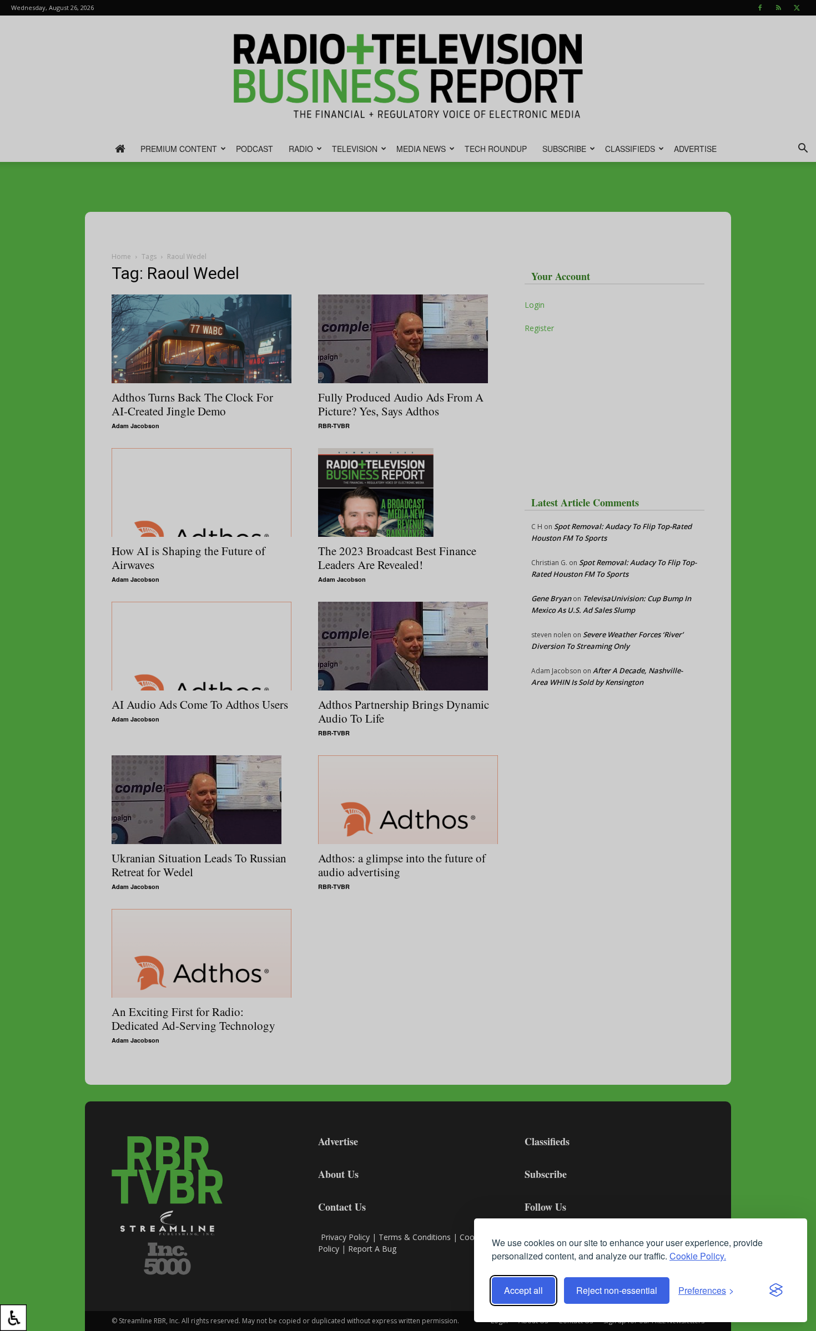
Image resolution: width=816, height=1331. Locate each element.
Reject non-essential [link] (616, 1290)
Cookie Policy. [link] (697, 1255)
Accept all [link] (523, 1290)
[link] (13, 1317)
